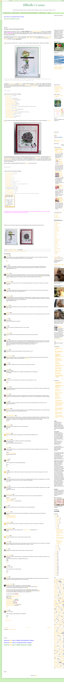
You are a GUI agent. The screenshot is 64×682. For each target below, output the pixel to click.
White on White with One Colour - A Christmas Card (61, 163)
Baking (59, 585)
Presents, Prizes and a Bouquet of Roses (59, 530)
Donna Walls (8, 511)
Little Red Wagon (9, 185)
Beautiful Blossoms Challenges (11, 515)
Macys (56, 238)
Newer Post (6, 627)
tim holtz (58, 652)
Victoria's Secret (57, 251)
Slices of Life (57, 389)
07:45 (7, 474)
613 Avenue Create (9, 498)
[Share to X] (20, 249)
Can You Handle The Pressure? (58, 172)
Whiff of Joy (56, 659)
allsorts (56, 581)
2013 (56, 567)
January (57, 550)
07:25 (7, 502)
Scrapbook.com (57, 217)
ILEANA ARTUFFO (9, 528)
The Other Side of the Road (59, 393)
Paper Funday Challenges (10, 516)
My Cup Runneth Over (59, 351)
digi (58, 598)
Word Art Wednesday (10, 117)
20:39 (7, 562)
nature (55, 627)
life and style (60, 618)
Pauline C (8, 273)
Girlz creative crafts (9, 601)
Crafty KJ (8, 386)
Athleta (56, 224)
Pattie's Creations (9, 186)
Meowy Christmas (58, 368)
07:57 (7, 467)
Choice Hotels (57, 227)
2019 (56, 559)
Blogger (36, 675)
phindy (61, 635)
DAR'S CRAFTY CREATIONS (58, 355)
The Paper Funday (9, 114)
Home (28, 627)
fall (57, 606)
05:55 (7, 444)
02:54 (7, 490)
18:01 (7, 532)
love (56, 620)
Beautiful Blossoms (9, 177)
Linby (7, 288)
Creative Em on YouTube (10, 500)
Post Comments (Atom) (12, 629)
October (57, 520)
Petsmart (56, 242)
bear (62, 585)
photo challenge (56, 636)
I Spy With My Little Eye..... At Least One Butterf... (60, 532)
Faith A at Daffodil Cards (10, 415)
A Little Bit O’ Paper (27, 358)
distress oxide (56, 602)
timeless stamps (59, 653)
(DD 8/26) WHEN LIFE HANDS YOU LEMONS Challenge (61, 200)
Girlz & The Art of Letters (10, 605)
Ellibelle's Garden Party (16, 12)
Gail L (7, 318)
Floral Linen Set (57, 401)
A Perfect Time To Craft (9, 174)
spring (55, 646)
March (57, 547)
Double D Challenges (58, 197)
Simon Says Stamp (9, 113)
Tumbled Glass (27, 84)
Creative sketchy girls (9, 602)
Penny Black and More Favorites (58, 634)
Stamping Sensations (9, 189)
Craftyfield (8, 333)
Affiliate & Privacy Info (42, 12)
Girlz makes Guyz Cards (10, 600)
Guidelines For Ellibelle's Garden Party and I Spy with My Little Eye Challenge (58, 67)
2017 (56, 562)
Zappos (56, 253)
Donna (7, 576)
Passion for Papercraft (59, 375)
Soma (56, 246)
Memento (20, 83)
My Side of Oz (8, 433)
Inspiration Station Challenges (11, 517)
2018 (56, 560)
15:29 (7, 508)
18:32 (7, 397)
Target (56, 247)
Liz (6, 325)
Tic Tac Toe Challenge (9, 193)
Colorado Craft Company (31, 37)
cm (6, 470)
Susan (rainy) (8, 522)
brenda (7, 255)
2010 (56, 572)
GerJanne (8, 535)
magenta (61, 620)
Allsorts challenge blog (36, 31)
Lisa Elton (8, 312)
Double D (8, 183)
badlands (55, 585)
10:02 (7, 421)
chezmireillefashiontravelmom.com (59, 386)
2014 (56, 566)
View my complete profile (58, 339)
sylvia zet (60, 651)
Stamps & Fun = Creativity (10, 190)
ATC (58, 584)
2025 (56, 516)
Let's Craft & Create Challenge (11, 109)
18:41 (7, 518)
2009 (56, 573)
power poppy (59, 637)
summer (55, 651)
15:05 (7, 383)
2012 (56, 569)
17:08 (7, 551)
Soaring (27, 163)
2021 (56, 556)
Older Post (49, 627)
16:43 (7, 390)
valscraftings (8, 439)
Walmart (56, 252)
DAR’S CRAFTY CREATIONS (11, 453)
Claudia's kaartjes (9, 584)
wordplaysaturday (57, 665)
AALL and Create (47, 36)
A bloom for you (57, 366)
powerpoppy (56, 638)
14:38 (7, 375)
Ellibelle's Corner (34, 5)
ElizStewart (8, 408)
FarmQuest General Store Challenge (11, 106)
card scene (61, 587)
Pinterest (55, 133)
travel (61, 654)
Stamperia (55, 648)
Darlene (7, 447)
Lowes (56, 237)
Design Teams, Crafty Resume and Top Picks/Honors (29, 12)
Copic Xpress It (12, 83)
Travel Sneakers (60, 655)
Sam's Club (57, 244)
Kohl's (56, 233)
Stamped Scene (57, 647)
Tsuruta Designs (58, 358)
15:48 (7, 618)
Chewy (56, 225)
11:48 (7, 352)
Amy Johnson (8, 281)
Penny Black (57, 633)
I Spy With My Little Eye (7, 12)
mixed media (60, 622)
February (57, 548)
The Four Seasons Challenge (58, 91)
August (57, 523)
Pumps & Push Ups (58, 412)
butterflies (55, 586)
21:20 (7, 315)
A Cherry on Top (57, 213)
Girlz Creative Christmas (10, 599)
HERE (10, 640)
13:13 (7, 365)
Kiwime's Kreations (58, 370)
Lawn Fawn (16, 37)
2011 (56, 570)
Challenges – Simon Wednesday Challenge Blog (59, 149)
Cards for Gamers (58, 371)
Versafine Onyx (38, 157)
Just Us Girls (8, 107)
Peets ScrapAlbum (58, 367)
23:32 (7, 329)
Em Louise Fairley (9, 494)
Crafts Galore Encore (9, 178)
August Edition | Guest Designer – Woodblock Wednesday (58, 360)
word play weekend (58, 664)
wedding (58, 657)
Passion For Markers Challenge (11, 111)
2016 (56, 563)
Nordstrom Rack (57, 239)
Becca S (7, 305)
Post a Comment (8, 620)
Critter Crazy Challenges (10, 102)
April (57, 545)
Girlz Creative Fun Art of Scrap (11, 604)
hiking (58, 612)
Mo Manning (58, 624)
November (58, 519)
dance (56, 597)
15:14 (7, 538)
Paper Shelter (8, 110)
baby (62, 584)
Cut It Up (7, 181)
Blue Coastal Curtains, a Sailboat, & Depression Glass (59, 410)
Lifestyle (55, 619)
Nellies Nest (57, 347)
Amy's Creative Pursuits (59, 402)
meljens (59, 621)
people (55, 635)
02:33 (7, 261)
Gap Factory (57, 229)
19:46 (7, 580)
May (57, 528)
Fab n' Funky (8, 105)
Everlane (56, 228)
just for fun (56, 615)
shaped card (60, 641)
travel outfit (55, 655)
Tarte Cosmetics (57, 248)
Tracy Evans (56, 654)
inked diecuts (61, 614)
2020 (56, 557)
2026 (56, 515)
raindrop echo (56, 639)
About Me (49, 12)
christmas (56, 591)
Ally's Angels (8, 175)
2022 (56, 554)
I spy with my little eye (59, 613)
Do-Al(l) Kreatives (9, 182)
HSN (56, 232)
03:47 (7, 278)
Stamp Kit (61, 646)
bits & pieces (57, 372)
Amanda (7, 541)
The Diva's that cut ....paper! (58, 160)
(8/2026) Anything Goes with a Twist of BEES (61, 175)
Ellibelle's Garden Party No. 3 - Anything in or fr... (60, 538)
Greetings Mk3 (57, 363)
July (57, 525)
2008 (56, 575)
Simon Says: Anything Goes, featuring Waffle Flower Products (58, 152)
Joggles (56, 216)
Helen (7, 378)
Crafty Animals (8, 98)
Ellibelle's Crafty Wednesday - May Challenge (59, 541)
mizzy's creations (56, 623)
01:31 (7, 482)
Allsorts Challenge (58, 86)
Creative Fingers (8, 179)
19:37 (7, 309)
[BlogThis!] (19, 249)
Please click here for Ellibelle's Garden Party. (12, 18)
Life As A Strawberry (58, 415)
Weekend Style (61, 658)
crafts (60, 594)
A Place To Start (8, 95)
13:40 (7, 429)
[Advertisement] (22, 23)
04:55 (7, 405)
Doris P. (7, 349)
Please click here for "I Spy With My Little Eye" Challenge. (14, 16)
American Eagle (57, 223)
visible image (56, 656)
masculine (55, 621)
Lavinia (59, 616)
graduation (59, 611)
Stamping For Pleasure (59, 365)
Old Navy (56, 241)
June (57, 526)
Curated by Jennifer (58, 400)
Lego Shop (57, 234)
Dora (7, 505)
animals (57, 582)
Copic (35, 83)
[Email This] (18, 249)
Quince (56, 243)
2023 (56, 553)
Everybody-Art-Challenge (10, 103)
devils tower (60, 597)
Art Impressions (60, 583)
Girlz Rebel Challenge (9, 603)
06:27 (7, 285)
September (58, 522)
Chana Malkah (8, 555)
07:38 (7, 455)
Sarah (7, 401)
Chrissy (7, 369)
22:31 (7, 322)
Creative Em (8, 499)
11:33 (7, 545)
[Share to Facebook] (21, 249)
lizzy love (60, 619)
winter (60, 663)
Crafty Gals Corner (9, 99)
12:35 (7, 292)
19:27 (7, 573)
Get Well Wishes (58, 543)
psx (61, 638)
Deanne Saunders (9, 355)
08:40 (7, 412)
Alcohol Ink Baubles (58, 373)
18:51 (7, 436)
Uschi (7, 339)
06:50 (7, 346)
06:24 (7, 606)
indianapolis (55, 614)
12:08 (7, 359)
